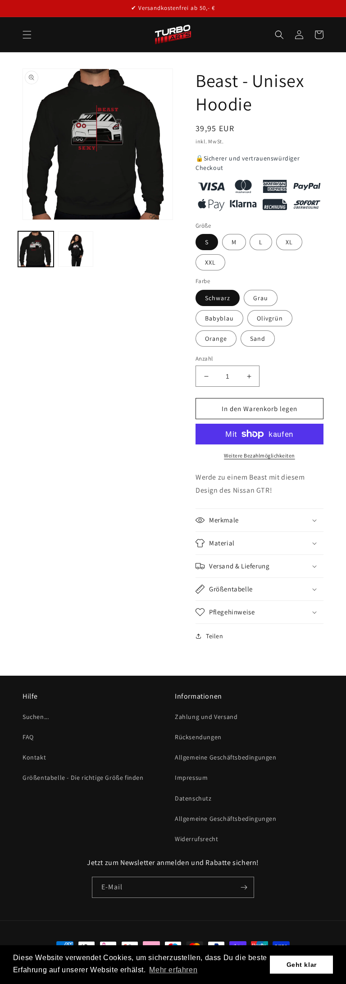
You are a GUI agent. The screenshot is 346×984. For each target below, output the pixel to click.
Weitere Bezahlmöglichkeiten (259, 455)
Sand (257, 338)
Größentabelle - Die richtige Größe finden (83, 777)
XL (289, 242)
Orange (216, 338)
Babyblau (219, 318)
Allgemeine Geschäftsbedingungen (226, 757)
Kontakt (34, 757)
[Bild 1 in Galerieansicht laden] (36, 249)
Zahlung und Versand (206, 717)
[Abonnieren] (244, 887)
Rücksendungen (198, 737)
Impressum (191, 777)
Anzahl (204, 358)
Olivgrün (270, 318)
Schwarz (217, 298)
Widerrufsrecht (196, 839)
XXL (210, 262)
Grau (260, 298)
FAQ (28, 737)
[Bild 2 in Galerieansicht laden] (76, 249)
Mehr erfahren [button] (173, 970)
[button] (27, 35)
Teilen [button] (214, 636)
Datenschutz (193, 798)
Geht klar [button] (302, 964)
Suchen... (36, 717)
